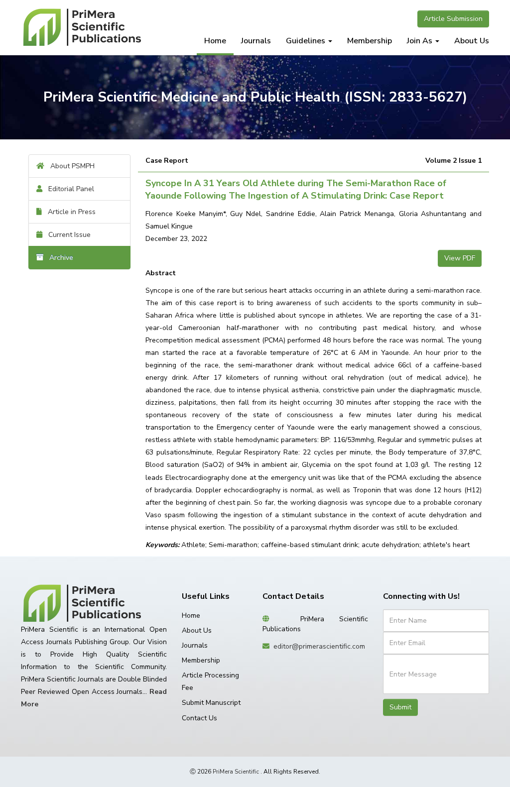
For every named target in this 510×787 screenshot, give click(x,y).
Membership (369, 40)
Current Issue (66, 234)
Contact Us (199, 718)
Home (215, 40)
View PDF (459, 258)
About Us (471, 40)
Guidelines (306, 40)
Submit (400, 707)
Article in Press (69, 212)
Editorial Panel (68, 189)
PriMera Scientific (236, 772)
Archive (58, 257)
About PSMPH (69, 166)
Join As (420, 40)
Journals (256, 40)
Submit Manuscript (211, 702)
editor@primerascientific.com (319, 646)
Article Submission (453, 18)
